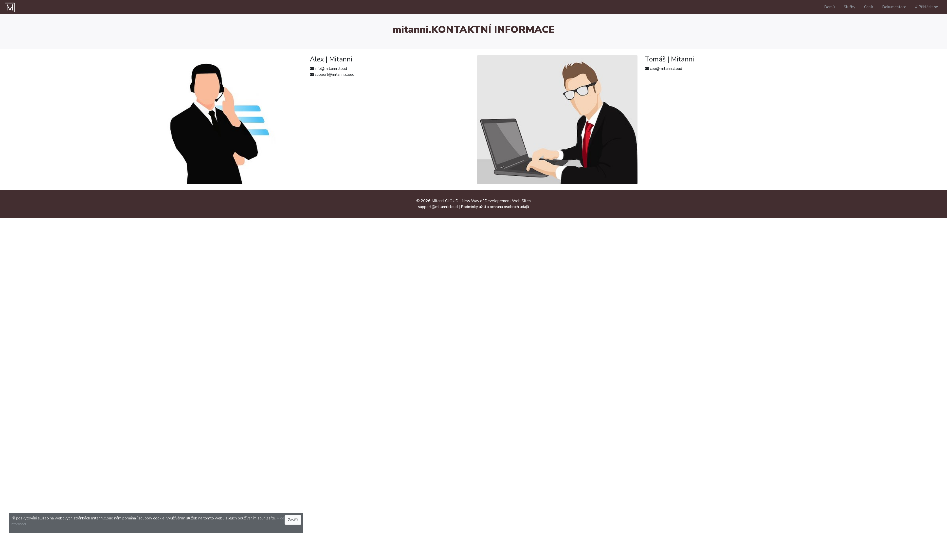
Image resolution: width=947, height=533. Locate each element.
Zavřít (293, 520)
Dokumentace (894, 7)
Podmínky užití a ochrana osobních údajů (495, 206)
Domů (829, 7)
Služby (849, 7)
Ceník (868, 7)
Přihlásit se (928, 7)
